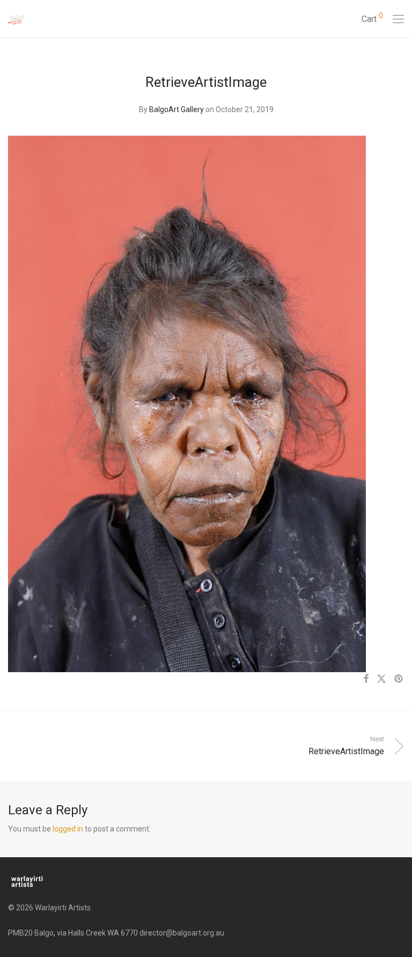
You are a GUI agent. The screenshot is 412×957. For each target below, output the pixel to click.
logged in (68, 829)
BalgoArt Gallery (176, 109)
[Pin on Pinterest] (399, 679)
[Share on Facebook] (366, 679)
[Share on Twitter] (381, 679)
